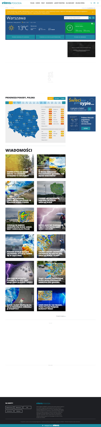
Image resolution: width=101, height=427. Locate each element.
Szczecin (43, 121)
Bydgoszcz (55, 109)
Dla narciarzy (70, 3)
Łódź (42, 115)
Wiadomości (49, 3)
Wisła (54, 135)
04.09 (37, 103)
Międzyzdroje (44, 133)
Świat (43, 3)
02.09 (30, 103)
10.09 (59, 103)
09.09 (56, 103)
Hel (42, 131)
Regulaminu (38, 421)
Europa (38, 3)
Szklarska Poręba (44, 135)
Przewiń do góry (60, 316)
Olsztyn (43, 117)
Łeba (54, 131)
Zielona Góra (56, 123)
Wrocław (43, 123)
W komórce (9, 411)
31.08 (23, 103)
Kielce (54, 113)
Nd (19, 103)
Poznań (43, 119)
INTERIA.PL (62, 421)
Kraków (43, 111)
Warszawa (55, 121)
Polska (32, 3)
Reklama (18, 411)
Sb (14, 103)
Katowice (43, 113)
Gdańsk (55, 111)
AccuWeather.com (91, 8)
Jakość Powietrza (59, 3)
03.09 (34, 103)
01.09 (27, 103)
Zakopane (43, 137)
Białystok (43, 109)
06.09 (45, 103)
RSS (27, 407)
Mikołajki (55, 133)
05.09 (41, 103)
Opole (54, 117)
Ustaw (85, 128)
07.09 (48, 103)
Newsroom (18, 407)
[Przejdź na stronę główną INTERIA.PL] (6, 2)
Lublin (54, 115)
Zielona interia (80, 3)
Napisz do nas (9, 407)
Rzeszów (55, 119)
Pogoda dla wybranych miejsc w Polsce (53, 129)
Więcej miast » (44, 126)
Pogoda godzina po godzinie (20, 37)
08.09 (52, 103)
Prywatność (52, 421)
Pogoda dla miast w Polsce (52, 107)
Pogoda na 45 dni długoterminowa (50, 37)
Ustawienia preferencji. (45, 421)
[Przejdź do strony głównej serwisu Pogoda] (16, 3)
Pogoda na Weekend (80, 37)
